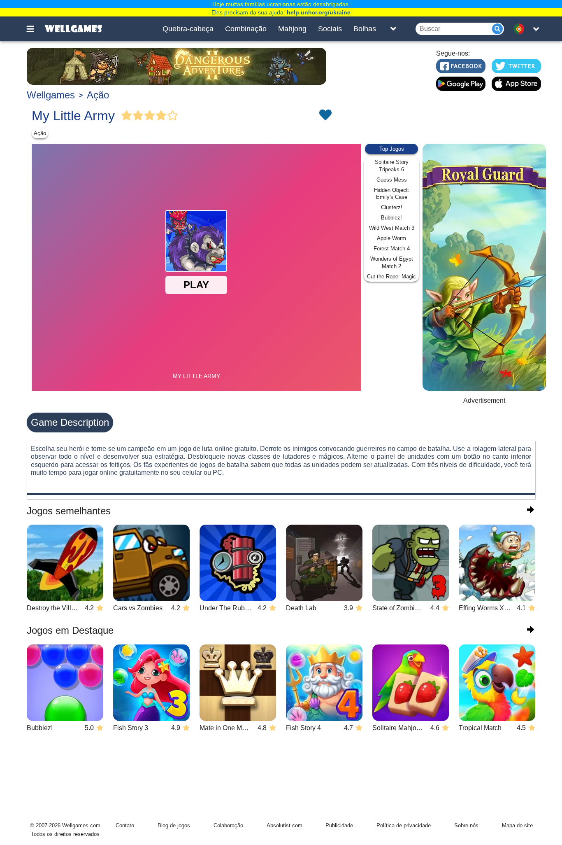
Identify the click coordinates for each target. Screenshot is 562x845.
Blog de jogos (174, 825)
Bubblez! (391, 218)
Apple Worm (391, 238)
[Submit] (497, 28)
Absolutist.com (284, 825)
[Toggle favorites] (325, 116)
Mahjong (292, 29)
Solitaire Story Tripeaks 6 (392, 166)
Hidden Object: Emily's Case (391, 194)
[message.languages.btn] (520, 28)
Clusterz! (391, 207)
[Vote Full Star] (126, 115)
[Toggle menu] (35, 28)
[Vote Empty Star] (173, 115)
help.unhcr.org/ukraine (319, 12)
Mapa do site (517, 825)
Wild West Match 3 (391, 228)
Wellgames (51, 94)
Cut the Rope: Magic (391, 276)
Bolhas (364, 29)
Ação (98, 94)
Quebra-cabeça (188, 29)
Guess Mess (391, 180)
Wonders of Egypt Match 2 (391, 262)
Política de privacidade (403, 825)
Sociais (330, 29)
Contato (125, 825)
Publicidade (339, 825)
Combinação (246, 29)
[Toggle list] (393, 28)
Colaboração (228, 825)
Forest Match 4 (392, 248)
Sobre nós (466, 825)
